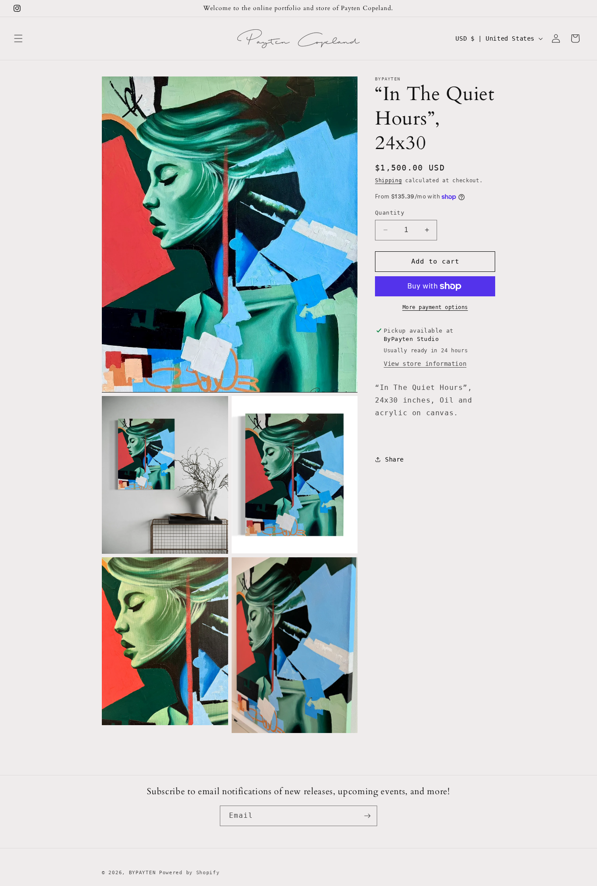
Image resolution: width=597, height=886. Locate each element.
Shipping (388, 180)
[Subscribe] (367, 816)
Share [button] (394, 459)
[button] (18, 38)
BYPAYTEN (144, 873)
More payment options (435, 307)
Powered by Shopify (189, 873)
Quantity (389, 212)
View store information (425, 363)
